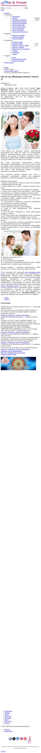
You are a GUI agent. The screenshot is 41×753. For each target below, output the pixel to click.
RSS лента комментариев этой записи (13, 353)
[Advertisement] (20, 392)
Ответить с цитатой (14, 315)
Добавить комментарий (8, 354)
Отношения (8, 711)
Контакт (7, 729)
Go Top (3, 751)
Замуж (7, 719)
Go (26, 8)
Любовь (7, 713)
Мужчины (8, 716)
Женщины (8, 718)
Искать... (3, 8)
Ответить (4, 315)
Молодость (8, 721)
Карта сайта (8, 731)
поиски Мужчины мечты (9, 286)
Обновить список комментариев (11, 351)
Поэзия (7, 723)
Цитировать (26, 315)
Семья (7, 714)
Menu (2, 10)
